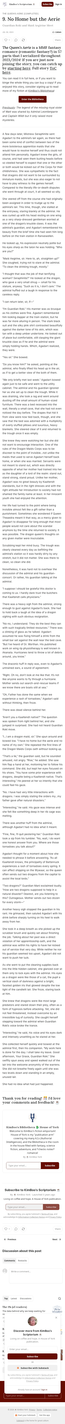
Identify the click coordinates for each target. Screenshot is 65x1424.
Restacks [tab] (22, 1260)
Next (54, 1239)
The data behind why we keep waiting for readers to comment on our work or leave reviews (24, 1312)
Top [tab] (6, 1298)
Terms (39, 1409)
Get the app (44, 1415)
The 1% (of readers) (14, 1307)
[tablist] (15, 1261)
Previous (12, 1239)
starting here (19, 68)
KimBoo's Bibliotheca (41, 90)
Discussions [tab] (25, 1298)
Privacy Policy (32, 1381)
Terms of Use (47, 1375)
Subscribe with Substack (35, 1367)
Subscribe (47, 4)
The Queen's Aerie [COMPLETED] (20, 13)
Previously (8, 107)
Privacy (32, 1409)
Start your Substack (26, 1415)
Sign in (58, 4)
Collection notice (50, 1409)
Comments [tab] (9, 1260)
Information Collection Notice (38, 1378)
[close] (56, 1317)
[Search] (60, 1298)
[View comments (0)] (16, 40)
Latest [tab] (14, 1298)
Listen (58, 32)
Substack (20, 1420)
